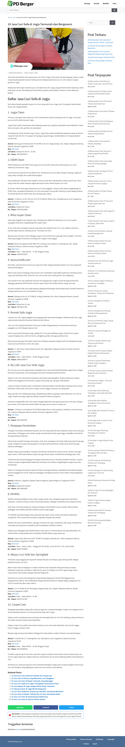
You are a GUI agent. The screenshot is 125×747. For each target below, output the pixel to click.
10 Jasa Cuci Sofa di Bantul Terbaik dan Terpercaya (31, 676)
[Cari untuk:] (99, 22)
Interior (86, 744)
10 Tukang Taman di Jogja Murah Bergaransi (28, 689)
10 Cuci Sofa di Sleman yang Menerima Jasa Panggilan (32, 678)
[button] (20, 707)
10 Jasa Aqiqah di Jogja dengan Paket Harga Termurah (32, 686)
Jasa (13, 17)
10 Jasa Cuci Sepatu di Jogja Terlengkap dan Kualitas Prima (35, 683)
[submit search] (114, 10)
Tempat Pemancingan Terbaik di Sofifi (101, 57)
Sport (95, 744)
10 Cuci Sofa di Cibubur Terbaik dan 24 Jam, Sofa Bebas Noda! (35, 694)
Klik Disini (15, 149)
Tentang (87, 3)
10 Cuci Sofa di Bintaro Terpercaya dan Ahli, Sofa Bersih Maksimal (37, 691)
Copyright (110, 739)
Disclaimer (99, 739)
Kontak (96, 3)
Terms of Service (86, 739)
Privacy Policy (71, 739)
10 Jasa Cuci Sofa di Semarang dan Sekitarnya (29, 697)
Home (9, 17)
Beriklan (106, 3)
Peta (114, 3)
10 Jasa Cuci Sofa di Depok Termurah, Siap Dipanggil (32, 681)
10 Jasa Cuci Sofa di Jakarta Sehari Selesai (28, 699)
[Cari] (112, 22)
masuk (18, 729)
